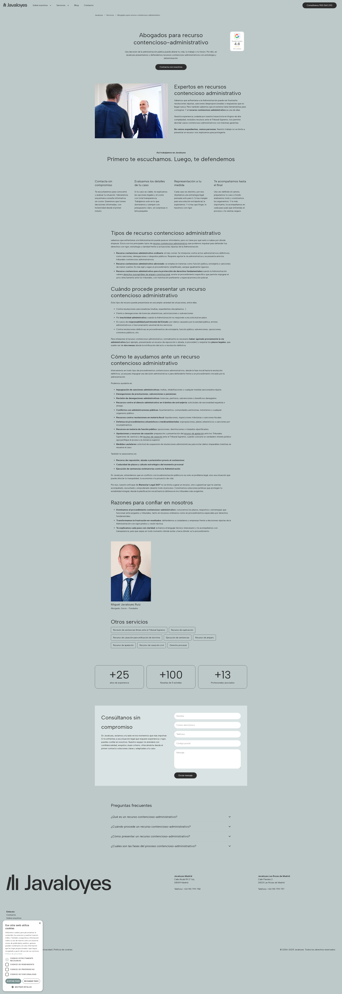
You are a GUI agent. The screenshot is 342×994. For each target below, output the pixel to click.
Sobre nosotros (13, 918)
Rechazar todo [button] (31, 981)
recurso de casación (152, 436)
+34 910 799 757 (275, 889)
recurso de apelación (194, 433)
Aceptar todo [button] (13, 981)
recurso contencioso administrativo (170, 243)
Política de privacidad (13, 954)
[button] (49, 5)
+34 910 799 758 (192, 889)
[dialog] (23, 955)
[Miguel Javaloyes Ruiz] (171, 575)
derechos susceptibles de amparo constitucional (146, 274)
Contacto (11, 915)
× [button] (40, 923)
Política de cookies (63, 949)
